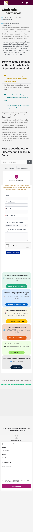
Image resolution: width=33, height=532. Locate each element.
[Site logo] (6, 3)
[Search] (29, 162)
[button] (16, 78)
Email (4, 454)
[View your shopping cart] (26, 2)
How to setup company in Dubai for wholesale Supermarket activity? (16, 65)
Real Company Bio (8, 134)
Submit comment (16, 486)
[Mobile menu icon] (2, 3)
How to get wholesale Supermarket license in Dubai (15, 152)
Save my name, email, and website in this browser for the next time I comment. (17, 481)
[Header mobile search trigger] (31, 2)
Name (4, 447)
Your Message (6, 462)
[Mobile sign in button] (22, 2)
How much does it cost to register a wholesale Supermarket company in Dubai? (16, 97)
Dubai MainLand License (11, 24)
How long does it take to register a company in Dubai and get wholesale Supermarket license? (16, 78)
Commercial (7, 26)
